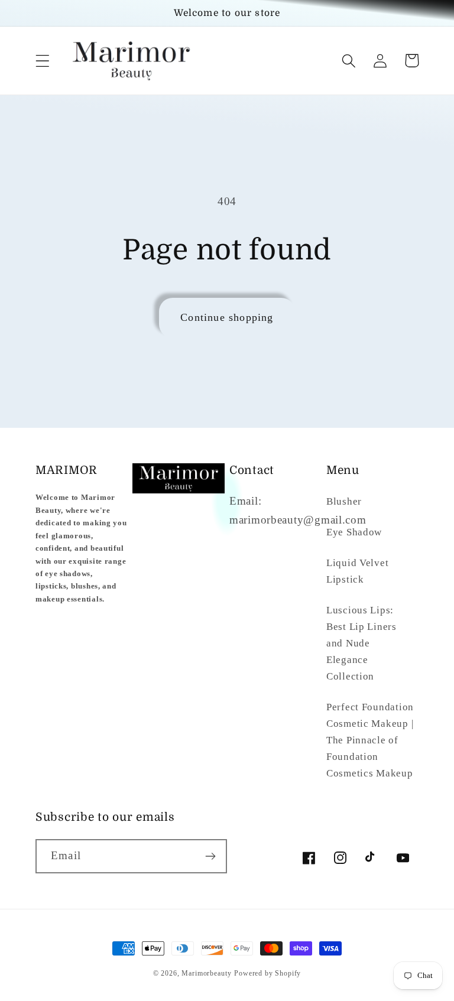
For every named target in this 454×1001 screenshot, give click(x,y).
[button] (43, 60)
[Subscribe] (210, 856)
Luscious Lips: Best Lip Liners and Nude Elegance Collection (361, 643)
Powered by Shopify (267, 973)
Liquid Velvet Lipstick (357, 571)
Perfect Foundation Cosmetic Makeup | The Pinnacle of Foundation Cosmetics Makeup (370, 740)
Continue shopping (226, 317)
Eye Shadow (354, 532)
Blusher (344, 501)
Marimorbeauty (206, 973)
